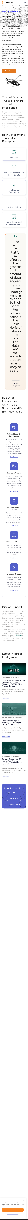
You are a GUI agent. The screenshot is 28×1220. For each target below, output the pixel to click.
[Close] (24, 1200)
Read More (13, 457)
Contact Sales (15, 804)
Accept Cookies (12, 1210)
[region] (13, 1208)
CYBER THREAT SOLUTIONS (11, 11)
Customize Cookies (12, 1214)
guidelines (18, 635)
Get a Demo (9, 71)
